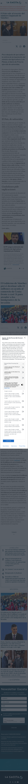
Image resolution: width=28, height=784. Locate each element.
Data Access (14, 446)
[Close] (25, 338)
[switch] (22, 367)
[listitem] (14, 364)
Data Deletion (6, 446)
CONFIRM (8, 440)
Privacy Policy (22, 446)
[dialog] (14, 392)
